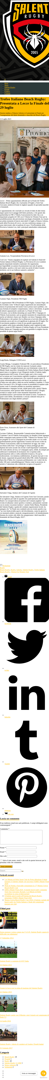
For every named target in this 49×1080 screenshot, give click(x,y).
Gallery (7, 91)
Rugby (2, 568)
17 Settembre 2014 (7, 938)
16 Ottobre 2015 (6, 965)
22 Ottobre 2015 (6, 992)
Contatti (7, 94)
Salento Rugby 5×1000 (13, 1063)
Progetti (7, 1059)
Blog (6, 83)
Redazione (6, 566)
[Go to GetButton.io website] (43, 1077)
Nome (3, 848)
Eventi (7, 89)
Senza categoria (10, 1065)
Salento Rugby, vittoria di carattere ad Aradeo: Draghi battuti (22, 1044)
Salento (19, 570)
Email (3, 852)
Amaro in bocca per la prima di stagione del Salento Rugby (21, 988)
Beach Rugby (5, 570)
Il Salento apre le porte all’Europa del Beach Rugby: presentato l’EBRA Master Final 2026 (23, 897)
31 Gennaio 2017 (6, 1048)
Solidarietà (8, 1067)
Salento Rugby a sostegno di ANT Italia (14, 961)
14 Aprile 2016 (5, 1021)
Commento (4, 829)
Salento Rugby (10, 87)
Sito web (3, 856)
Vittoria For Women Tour (20, 572)
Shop (6, 85)
